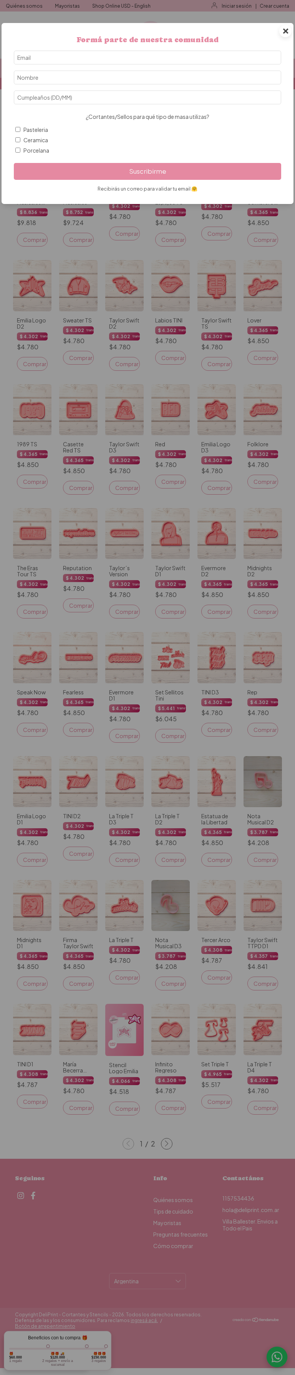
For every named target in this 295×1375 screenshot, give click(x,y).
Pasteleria (35, 129)
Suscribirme (147, 171)
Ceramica (35, 140)
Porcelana (36, 150)
